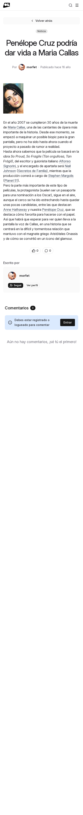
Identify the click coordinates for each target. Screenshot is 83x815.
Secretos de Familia (32, 171)
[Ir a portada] (6, 5)
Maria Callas (16, 127)
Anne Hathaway (15, 210)
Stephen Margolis (61, 176)
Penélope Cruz (53, 210)
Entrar (67, 322)
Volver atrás (43, 20)
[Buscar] (70, 5)
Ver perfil (32, 285)
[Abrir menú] (77, 5)
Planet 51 (11, 180)
